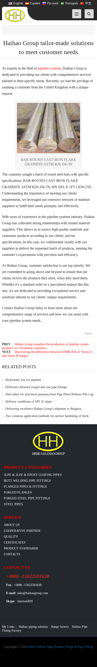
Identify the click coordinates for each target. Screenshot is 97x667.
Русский (52, 3)
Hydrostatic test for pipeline (23, 380)
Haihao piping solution (33, 626)
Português (71, 3)
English (18, 3)
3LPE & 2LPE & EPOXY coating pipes (33, 475)
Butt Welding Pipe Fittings (27, 480)
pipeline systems (49, 68)
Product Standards (21, 548)
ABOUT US (12, 525)
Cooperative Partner (22, 531)
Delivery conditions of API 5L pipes (28, 401)
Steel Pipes (13, 504)
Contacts (12, 554)
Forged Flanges (18, 492)
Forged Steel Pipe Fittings (27, 498)
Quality (11, 536)
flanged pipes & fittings (25, 486)
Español (35, 3)
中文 (88, 3)
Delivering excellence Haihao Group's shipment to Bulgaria (43, 408)
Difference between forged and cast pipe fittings (36, 387)
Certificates (14, 542)
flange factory (60, 626)
